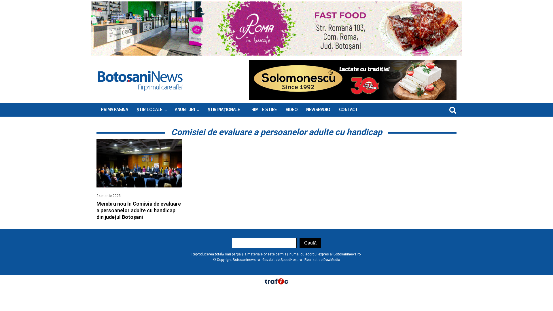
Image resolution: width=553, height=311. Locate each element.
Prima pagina (114, 109)
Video (292, 109)
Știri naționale (224, 109)
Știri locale (149, 109)
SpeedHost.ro (291, 260)
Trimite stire (263, 109)
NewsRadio (318, 109)
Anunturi (185, 109)
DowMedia (331, 260)
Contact (348, 109)
